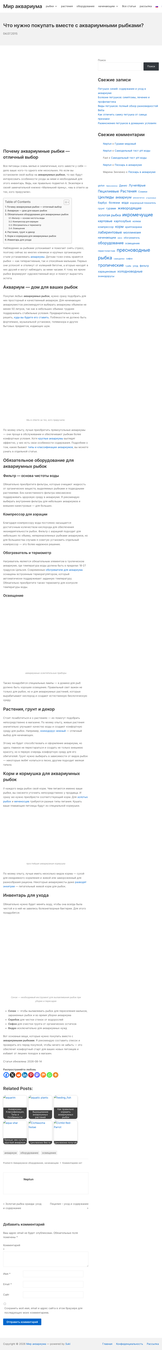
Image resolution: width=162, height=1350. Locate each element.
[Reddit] (18, 1075)
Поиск (102, 60)
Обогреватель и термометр (27, 225)
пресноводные (133, 250)
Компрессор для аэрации (25, 221)
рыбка (105, 257)
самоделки (119, 258)
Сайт (6, 1294)
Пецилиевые (108, 191)
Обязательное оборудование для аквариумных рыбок (38, 214)
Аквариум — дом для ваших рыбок (27, 210)
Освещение (19, 228)
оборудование (29, 1152)
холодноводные (130, 271)
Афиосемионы (112, 186)
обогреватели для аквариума (64, 569)
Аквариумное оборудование (28, 1163)
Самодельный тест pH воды (132, 150)
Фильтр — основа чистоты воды (28, 218)
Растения (128, 191)
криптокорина (133, 226)
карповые (105, 221)
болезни (114, 202)
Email (7, 1284)
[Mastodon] (37, 1075)
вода (125, 202)
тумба (128, 266)
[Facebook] (6, 1075)
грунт (101, 208)
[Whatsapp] (49, 1075)
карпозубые (122, 221)
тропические (111, 265)
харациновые (107, 271)
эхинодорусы (106, 276)
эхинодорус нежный (53, 730)
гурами (111, 208)
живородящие (129, 208)
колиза (137, 221)
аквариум (10, 1152)
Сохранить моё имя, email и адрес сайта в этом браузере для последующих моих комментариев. (43, 1310)
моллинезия (132, 232)
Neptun (29, 1179)
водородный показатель (143, 203)
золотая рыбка (109, 215)
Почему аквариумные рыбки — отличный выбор (34, 206)
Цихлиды (106, 197)
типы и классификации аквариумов (50, 447)
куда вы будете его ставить (31, 317)
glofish (101, 185)
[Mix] (43, 1075)
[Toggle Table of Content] (65, 202)
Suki (67, 1343)
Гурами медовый (125, 143)
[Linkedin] (25, 1075)
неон (120, 238)
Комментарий (11, 1247)
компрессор (106, 226)
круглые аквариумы (50, 438)
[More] (55, 1075)
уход (135, 265)
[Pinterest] (31, 1075)
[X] (12, 1075)
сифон (129, 258)
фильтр (144, 265)
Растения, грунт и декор (21, 232)
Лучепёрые (137, 185)
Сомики (142, 191)
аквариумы (38, 256)
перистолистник (106, 251)
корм (119, 227)
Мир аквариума (36, 1343)
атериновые (151, 198)
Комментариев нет (72, 1163)
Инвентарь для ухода (19, 239)
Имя (6, 1273)
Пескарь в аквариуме (128, 164)
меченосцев (21, 801)
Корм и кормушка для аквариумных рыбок (31, 236)
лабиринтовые (110, 232)
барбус (102, 202)
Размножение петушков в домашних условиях (127, 123)
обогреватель (132, 237)
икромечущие (137, 214)
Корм (9, 773)
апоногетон (138, 198)
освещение (49, 1152)
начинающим (51, 1163)
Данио (123, 185)
